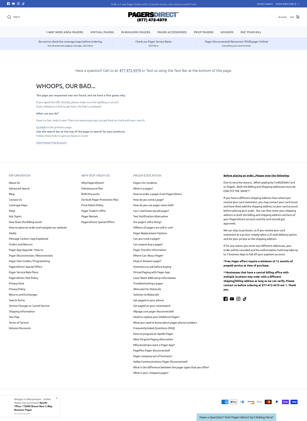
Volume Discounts (20, 328)
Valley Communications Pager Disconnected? (160, 361)
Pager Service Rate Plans (23, 272)
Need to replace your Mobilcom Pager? (156, 316)
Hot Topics (15, 216)
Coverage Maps (18, 205)
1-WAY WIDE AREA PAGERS (64, 32)
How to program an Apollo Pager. (153, 333)
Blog (12, 194)
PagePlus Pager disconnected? (151, 350)
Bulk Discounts (90, 194)
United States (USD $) (286, 3)
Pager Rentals (89, 216)
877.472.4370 (130, 70)
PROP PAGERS (203, 32)
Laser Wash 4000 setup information (154, 277)
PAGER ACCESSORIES (172, 32)
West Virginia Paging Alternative (153, 339)
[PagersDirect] (153, 17)
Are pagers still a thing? (147, 222)
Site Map (14, 316)
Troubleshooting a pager (148, 283)
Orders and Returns (21, 244)
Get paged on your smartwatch (152, 305)
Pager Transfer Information (149, 249)
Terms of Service (19, 322)
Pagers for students (145, 182)
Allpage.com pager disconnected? (153, 311)
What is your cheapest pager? (150, 372)
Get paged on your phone (148, 300)
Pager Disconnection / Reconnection (31, 255)
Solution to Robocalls (146, 294)
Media (12, 233)
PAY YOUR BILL (251, 32)
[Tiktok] (23, 3)
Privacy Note (16, 283)
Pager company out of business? (152, 356)
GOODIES (226, 32)
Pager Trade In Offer (93, 210)
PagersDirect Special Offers (25, 266)
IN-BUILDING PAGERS (135, 32)
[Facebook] (8, 3)
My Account (59, 142)
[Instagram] (18, 3)
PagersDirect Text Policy (23, 277)
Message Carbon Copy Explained (28, 238)
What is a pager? (143, 188)
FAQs (12, 210)
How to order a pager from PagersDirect (157, 194)
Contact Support (265, 3)
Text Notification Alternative (150, 216)
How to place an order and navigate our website (38, 227)
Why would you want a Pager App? (154, 344)
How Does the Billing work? (25, 222)
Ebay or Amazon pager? (147, 261)
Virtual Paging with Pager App (151, 272)
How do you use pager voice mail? (153, 205)
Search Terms (17, 300)
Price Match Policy (92, 205)
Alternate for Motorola (147, 289)
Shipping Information (22, 311)
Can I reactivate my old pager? (151, 210)
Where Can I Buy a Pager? (148, 255)
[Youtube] (13, 3)
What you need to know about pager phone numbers (165, 322)
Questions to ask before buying (152, 266)
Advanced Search (19, 188)
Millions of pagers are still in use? (153, 227)
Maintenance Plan (92, 188)
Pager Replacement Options (150, 233)
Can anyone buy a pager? (148, 244)
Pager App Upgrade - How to (26, 249)
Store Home (43, 142)
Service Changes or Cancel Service (29, 305)
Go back (41, 127)
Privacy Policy (17, 289)
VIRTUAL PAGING (102, 32)
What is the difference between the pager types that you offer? (171, 367)
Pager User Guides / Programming (29, 261)
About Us (14, 182)
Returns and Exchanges (23, 294)
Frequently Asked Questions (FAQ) (154, 328)
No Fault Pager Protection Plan (100, 199)
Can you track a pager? (146, 238)
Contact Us (15, 199)
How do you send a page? (148, 199)
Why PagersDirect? (92, 182)
